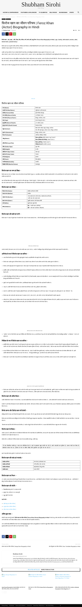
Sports (72, 12)
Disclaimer (11, 605)
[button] (78, 12)
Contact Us (29, 605)
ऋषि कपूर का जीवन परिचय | (9, 503)
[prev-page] (3, 592)
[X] (7, 34)
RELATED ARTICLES (34, 569)
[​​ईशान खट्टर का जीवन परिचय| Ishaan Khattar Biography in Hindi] (41, 580)
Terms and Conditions (20, 605)
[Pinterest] (10, 34)
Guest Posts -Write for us (38, 605)
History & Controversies (10, 12)
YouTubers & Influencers (29, 12)
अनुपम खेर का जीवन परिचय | (9, 506)
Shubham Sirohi (6, 30)
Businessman (63, 12)
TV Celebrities (43, 12)
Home (3, 17)
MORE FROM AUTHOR (47, 569)
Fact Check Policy (49, 605)
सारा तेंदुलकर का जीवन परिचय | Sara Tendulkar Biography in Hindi (64, 546)
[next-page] (5, 592)
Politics (7, 17)
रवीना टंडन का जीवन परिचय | (9, 509)
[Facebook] (3, 34)
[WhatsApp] (14, 34)
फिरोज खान (33, 98)
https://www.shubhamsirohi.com (20, 556)
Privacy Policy (5, 605)
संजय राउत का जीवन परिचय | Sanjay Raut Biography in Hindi (16, 546)
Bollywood (53, 12)
